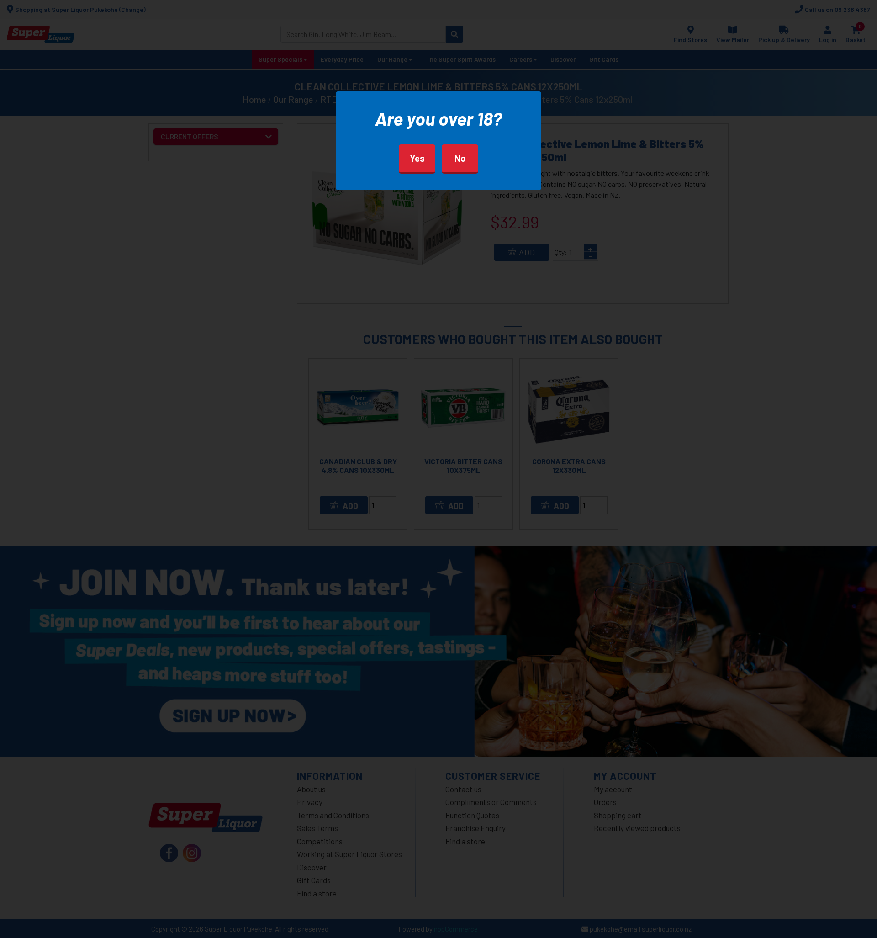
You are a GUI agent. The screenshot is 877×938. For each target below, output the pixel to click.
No (460, 158)
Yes (417, 158)
